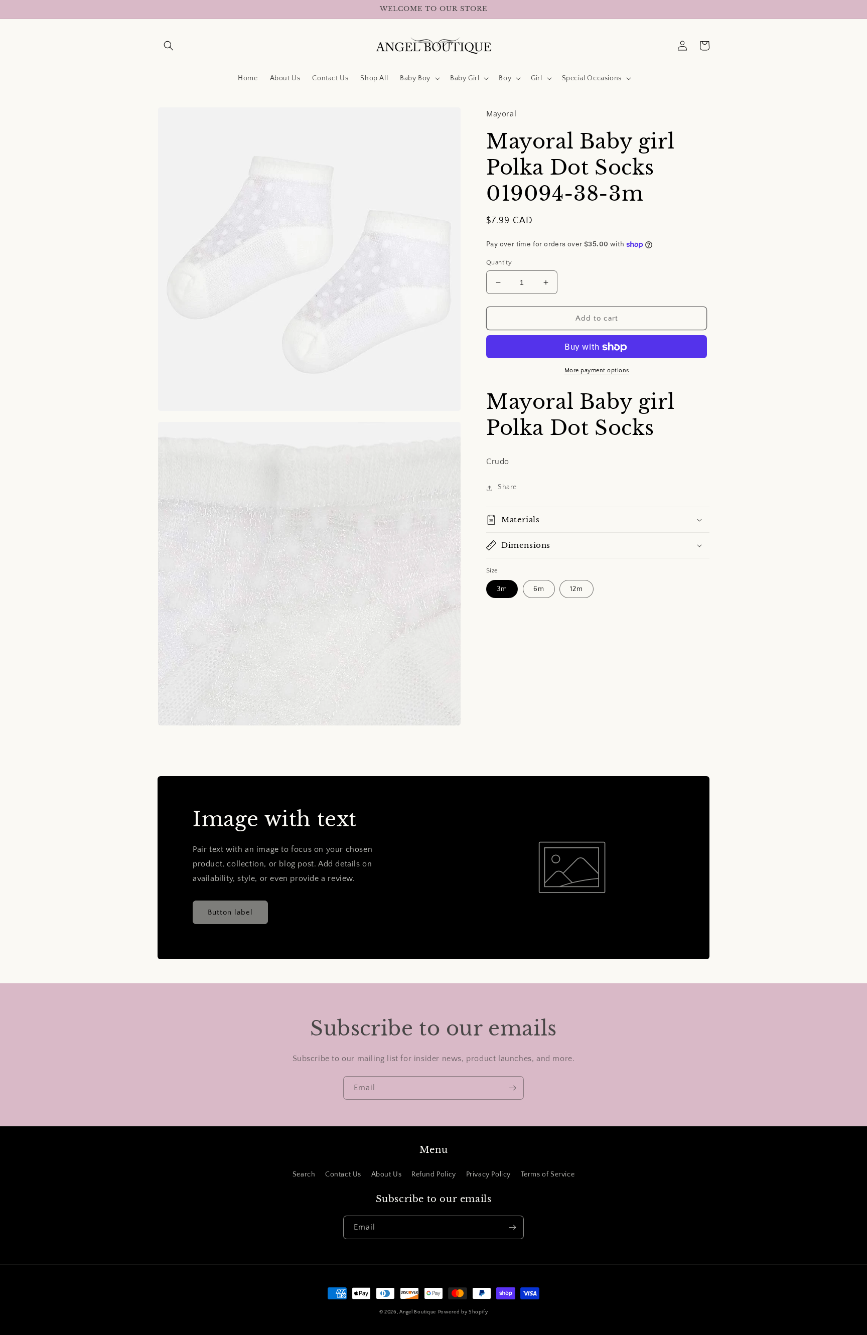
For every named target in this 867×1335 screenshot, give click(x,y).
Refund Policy (433, 1174)
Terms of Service (548, 1174)
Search (304, 1174)
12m (576, 589)
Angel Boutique (417, 1312)
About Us (386, 1174)
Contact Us (343, 1174)
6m (538, 589)
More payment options (596, 371)
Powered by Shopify (463, 1312)
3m (502, 589)
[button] (169, 46)
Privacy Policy (488, 1174)
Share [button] (507, 488)
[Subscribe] (512, 1088)
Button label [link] (230, 912)
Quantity (499, 262)
